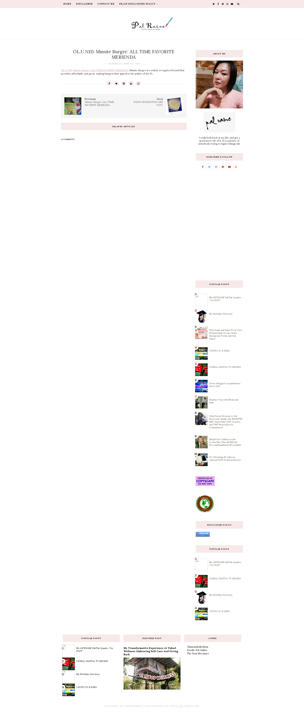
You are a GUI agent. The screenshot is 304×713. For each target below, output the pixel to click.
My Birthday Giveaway (220, 313)
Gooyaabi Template (184, 706)
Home (67, 4)
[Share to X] (116, 83)
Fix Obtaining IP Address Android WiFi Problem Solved (224, 458)
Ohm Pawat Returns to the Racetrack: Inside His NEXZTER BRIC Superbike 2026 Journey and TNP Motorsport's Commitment (225, 422)
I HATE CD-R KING (219, 350)
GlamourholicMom (197, 646)
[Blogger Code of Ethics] (205, 511)
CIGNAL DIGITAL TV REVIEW (225, 367)
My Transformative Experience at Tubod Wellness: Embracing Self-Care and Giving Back (151, 651)
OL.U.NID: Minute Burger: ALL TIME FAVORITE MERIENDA (94, 70)
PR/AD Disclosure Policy (137, 4)
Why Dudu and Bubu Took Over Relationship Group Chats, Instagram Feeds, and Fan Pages (225, 334)
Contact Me (105, 4)
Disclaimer (84, 4)
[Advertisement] (219, 225)
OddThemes (133, 706)
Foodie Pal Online (197, 650)
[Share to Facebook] (109, 83)
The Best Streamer (198, 653)
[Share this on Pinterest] (123, 83)
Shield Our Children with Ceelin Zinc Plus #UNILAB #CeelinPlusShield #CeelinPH (225, 442)
